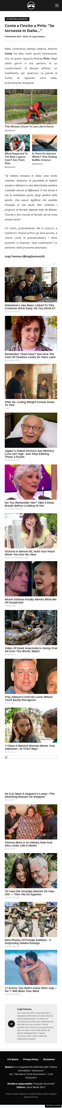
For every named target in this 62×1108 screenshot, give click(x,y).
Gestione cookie (53, 1105)
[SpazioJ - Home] (31, 5)
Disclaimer (49, 1059)
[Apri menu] (57, 5)
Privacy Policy (30, 1059)
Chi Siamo (12, 1059)
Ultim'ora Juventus (17, 19)
